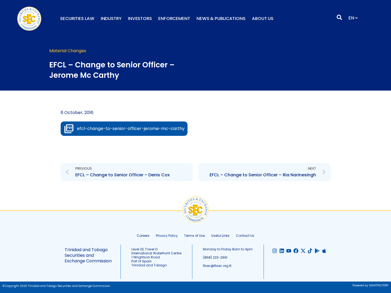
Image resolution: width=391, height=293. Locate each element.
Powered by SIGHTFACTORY (370, 285)
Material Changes (67, 51)
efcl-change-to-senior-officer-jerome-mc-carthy (131, 128)
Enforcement (174, 18)
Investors (140, 18)
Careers (143, 235)
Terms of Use (194, 235)
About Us (262, 18)
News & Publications (221, 18)
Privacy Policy (167, 235)
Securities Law (77, 18)
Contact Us (245, 235)
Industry (111, 18)
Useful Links (220, 235)
